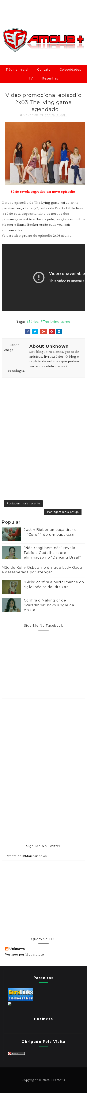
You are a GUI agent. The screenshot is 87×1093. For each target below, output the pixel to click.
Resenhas (50, 78)
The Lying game (56, 322)
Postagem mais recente (23, 503)
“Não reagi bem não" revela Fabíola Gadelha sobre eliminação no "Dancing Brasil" (52, 552)
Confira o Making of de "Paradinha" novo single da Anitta (49, 605)
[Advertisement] (36, 768)
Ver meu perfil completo (24, 955)
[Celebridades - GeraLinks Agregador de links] (20, 1000)
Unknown (17, 949)
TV (31, 78)
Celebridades (70, 69)
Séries (34, 322)
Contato (44, 69)
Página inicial (17, 69)
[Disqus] (43, 433)
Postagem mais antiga (63, 512)
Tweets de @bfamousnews (26, 856)
